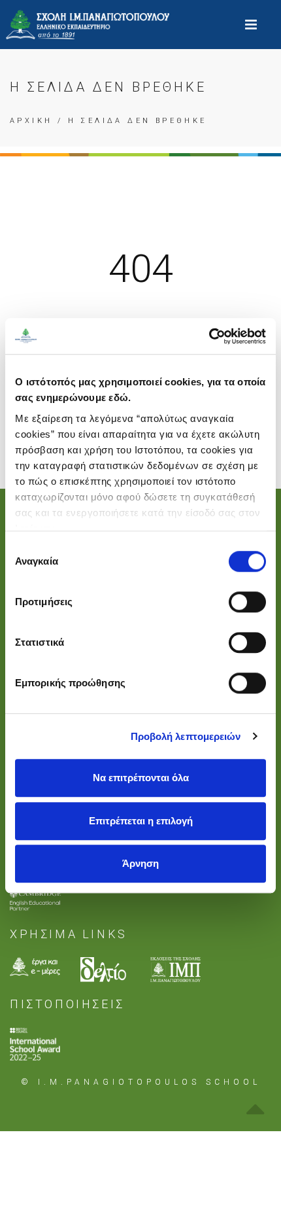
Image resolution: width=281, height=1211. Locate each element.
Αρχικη (31, 120)
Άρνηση (140, 863)
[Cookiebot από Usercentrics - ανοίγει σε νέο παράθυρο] (209, 336)
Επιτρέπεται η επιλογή (141, 820)
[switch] (247, 601)
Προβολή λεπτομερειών (186, 736)
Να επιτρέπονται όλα (141, 777)
